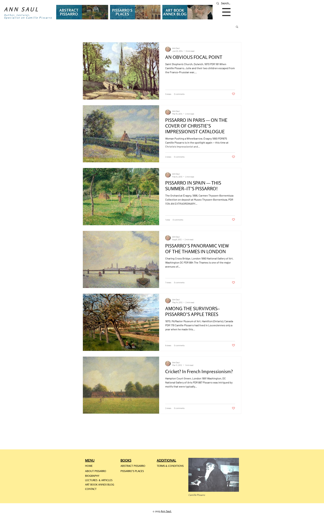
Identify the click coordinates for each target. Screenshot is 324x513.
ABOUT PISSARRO (95, 471)
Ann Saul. (166, 511)
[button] (226, 12)
